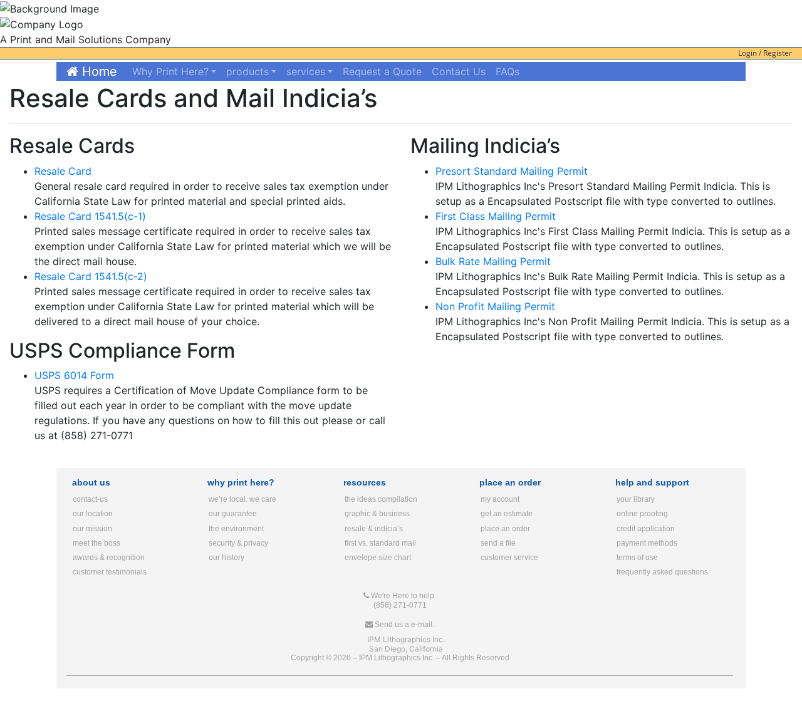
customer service (509, 557)
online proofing (642, 513)
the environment (236, 528)
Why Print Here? (170, 71)
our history (226, 557)
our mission (92, 528)
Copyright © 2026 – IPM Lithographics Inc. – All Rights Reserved (400, 657)
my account (500, 499)
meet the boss (96, 543)
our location (93, 513)
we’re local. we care (242, 499)
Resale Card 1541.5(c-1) (90, 216)
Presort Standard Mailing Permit (511, 171)
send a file (498, 543)
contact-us (90, 499)
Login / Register (765, 53)
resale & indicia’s (374, 528)
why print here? (240, 482)
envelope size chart (378, 557)
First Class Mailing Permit (495, 216)
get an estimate (507, 513)
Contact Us (459, 71)
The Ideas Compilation (381, 499)
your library (636, 499)
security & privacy (238, 543)
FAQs (507, 71)
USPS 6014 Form (74, 375)
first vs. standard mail (380, 543)
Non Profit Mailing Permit (495, 306)
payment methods (647, 543)
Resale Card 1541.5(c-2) (90, 276)
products (247, 71)
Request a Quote (382, 71)
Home (97, 71)
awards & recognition (109, 557)
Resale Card (62, 171)
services (305, 71)
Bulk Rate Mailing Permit (493, 261)
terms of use (637, 557)
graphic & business (377, 513)
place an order (505, 528)
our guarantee (233, 513)
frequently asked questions (662, 572)
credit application (646, 528)
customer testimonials (110, 572)
